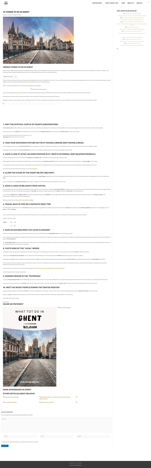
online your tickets (13, 135)
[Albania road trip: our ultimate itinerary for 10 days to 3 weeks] (132, 43)
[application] (102, 3)
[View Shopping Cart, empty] (147, 3)
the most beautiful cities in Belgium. (33, 85)
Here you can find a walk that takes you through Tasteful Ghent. (50, 268)
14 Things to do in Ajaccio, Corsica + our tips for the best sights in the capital (132, 15)
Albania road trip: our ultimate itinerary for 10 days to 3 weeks (132, 45)
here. (85, 214)
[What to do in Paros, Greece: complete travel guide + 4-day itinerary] (132, 39)
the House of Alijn (13, 283)
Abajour (18, 200)
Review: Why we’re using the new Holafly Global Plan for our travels (132, 29)
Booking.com (6, 301)
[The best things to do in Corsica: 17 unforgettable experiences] (132, 17)
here (23, 137)
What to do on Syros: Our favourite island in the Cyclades (132, 37)
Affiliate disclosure (72, 462)
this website (34, 168)
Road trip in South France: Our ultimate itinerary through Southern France (132, 33)
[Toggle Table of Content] (15, 77)
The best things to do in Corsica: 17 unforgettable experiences (132, 19)
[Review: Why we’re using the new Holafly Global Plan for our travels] (132, 27)
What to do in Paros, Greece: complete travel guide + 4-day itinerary (132, 41)
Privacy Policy (79, 462)
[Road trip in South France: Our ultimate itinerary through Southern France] (132, 31)
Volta (29, 200)
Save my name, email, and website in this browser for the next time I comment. (21, 441)
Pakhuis (23, 200)
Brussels (15, 85)
